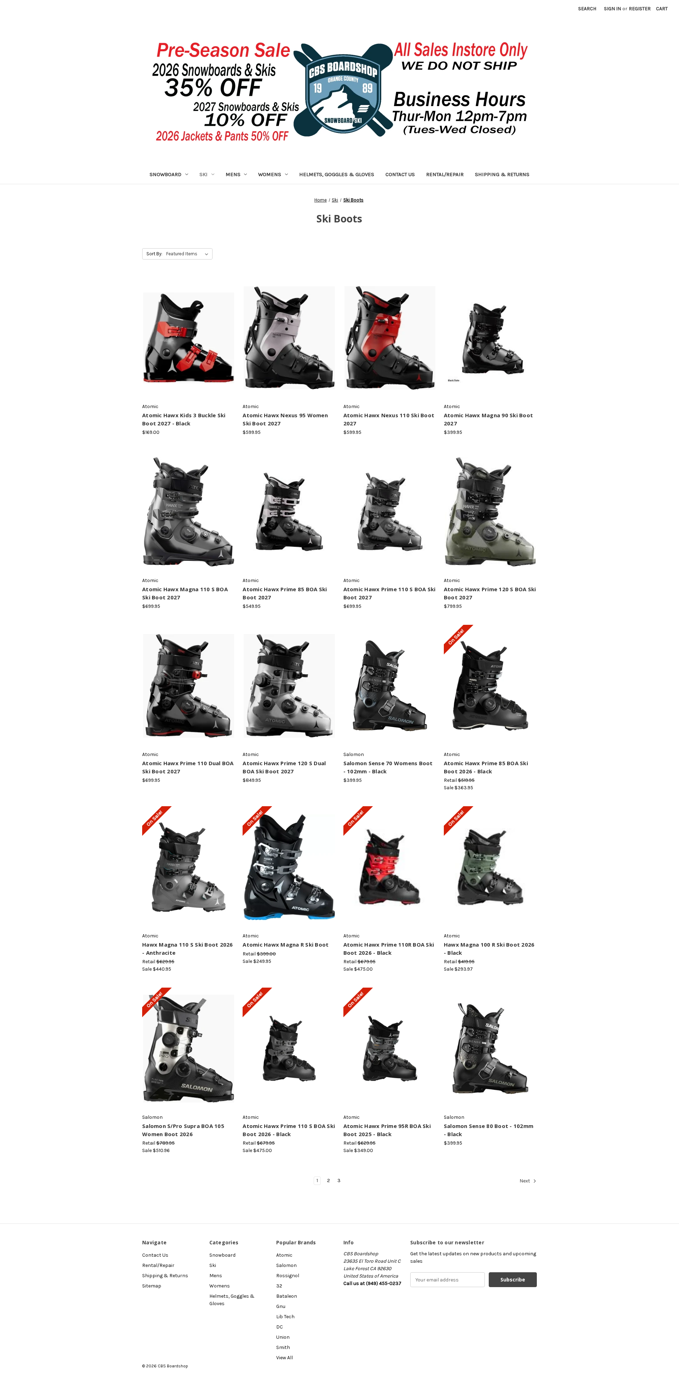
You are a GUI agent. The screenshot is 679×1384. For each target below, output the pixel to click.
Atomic (284, 1255)
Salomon (286, 1265)
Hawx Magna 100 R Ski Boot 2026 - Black (489, 948)
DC (279, 1327)
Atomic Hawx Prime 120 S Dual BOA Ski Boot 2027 (284, 767)
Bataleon (286, 1296)
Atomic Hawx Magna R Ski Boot (286, 944)
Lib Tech (285, 1317)
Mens (233, 174)
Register (640, 9)
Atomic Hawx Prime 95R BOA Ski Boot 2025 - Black (387, 1130)
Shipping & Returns (502, 174)
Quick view (188, 331)
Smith (283, 1347)
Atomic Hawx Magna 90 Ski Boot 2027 (488, 419)
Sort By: (154, 253)
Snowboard (165, 174)
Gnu (280, 1306)
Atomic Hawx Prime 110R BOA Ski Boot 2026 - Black (388, 948)
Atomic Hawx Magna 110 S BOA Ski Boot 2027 (185, 593)
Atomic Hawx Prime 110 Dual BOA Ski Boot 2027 (188, 767)
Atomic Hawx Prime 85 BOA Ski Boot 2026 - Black (486, 767)
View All (284, 1358)
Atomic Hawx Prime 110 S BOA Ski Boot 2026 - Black (289, 1130)
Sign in (612, 9)
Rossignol (287, 1276)
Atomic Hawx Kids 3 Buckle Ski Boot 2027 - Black (183, 419)
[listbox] (188, 254)
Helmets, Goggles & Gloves (336, 174)
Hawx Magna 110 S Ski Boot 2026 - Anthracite (187, 948)
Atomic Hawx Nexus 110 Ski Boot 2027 (389, 419)
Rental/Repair (445, 174)
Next (525, 1181)
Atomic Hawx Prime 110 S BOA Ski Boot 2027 (389, 593)
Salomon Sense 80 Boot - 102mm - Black (488, 1130)
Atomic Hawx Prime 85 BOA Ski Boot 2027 (285, 593)
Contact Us (400, 174)
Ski (203, 174)
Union (283, 1337)
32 (279, 1286)
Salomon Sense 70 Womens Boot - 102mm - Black (388, 767)
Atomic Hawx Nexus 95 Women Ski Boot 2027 (285, 419)
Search (587, 9)
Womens (269, 174)
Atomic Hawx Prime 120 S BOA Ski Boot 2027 (490, 593)
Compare (186, 344)
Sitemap (151, 1286)
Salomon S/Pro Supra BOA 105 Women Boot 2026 (183, 1130)
